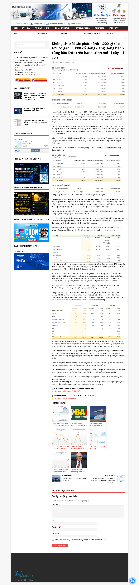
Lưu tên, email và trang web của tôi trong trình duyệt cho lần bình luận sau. (80, 540)
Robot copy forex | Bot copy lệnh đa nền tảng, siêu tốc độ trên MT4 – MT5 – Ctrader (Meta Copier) (35, 96)
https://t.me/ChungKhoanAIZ (65, 398)
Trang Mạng (56, 533)
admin (57, 62)
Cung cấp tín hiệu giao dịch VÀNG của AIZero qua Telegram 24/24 (36, 122)
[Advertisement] (69, 560)
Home (15, 28)
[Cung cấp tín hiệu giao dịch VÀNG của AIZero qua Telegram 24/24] (18, 124)
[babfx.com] (69, 24)
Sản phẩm (26, 28)
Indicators (99, 28)
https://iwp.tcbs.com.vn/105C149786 (67, 391)
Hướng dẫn (113, 28)
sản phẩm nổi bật (22, 88)
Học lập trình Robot (63, 28)
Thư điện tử (56, 527)
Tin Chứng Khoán (42, 28)
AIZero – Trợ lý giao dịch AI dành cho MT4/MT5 (34, 110)
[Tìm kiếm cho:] (31, 45)
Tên (53, 521)
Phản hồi (55, 504)
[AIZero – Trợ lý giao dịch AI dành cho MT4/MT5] (18, 113)
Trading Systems (83, 28)
